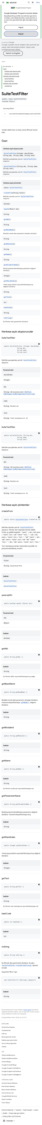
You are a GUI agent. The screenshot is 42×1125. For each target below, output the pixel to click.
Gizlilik (5, 1113)
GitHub (4, 1047)
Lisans (36, 1110)
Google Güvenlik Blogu (9, 1065)
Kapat (21, 27)
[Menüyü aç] (3, 2)
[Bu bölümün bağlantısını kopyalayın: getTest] (11, 878)
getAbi (6, 219)
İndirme (4, 1034)
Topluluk (18, 1110)
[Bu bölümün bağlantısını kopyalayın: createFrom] (15, 511)
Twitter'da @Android (8, 1055)
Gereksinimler (6, 1030)
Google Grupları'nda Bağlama (11, 1075)
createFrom (8, 193)
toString (7, 318)
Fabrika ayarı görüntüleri (9, 1040)
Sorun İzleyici (6, 1103)
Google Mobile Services (9, 1096)
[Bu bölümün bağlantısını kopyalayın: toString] (11, 947)
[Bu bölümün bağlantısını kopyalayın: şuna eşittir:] (14, 595)
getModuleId (8, 244)
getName (7, 254)
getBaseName (8, 230)
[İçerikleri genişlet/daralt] (12, 66)
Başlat (21, 34)
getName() (25, 702)
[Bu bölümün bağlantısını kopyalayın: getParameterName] (22, 796)
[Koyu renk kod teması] (39, 344)
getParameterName (11, 265)
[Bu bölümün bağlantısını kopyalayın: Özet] (9, 141)
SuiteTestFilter (10, 153)
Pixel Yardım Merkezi (8, 1086)
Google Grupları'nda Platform (11, 1068)
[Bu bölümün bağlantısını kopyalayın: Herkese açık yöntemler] (32, 505)
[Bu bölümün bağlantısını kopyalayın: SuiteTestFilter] (17, 338)
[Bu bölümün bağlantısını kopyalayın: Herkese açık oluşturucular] (35, 332)
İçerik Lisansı (27, 1010)
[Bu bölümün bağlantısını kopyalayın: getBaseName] (17, 684)
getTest (7, 297)
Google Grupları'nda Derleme (11, 1071)
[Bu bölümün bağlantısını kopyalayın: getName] (12, 761)
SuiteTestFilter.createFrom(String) (17, 965)
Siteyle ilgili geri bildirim (16, 1113)
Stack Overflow (7, 1099)
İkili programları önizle (9, 1037)
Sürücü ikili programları (9, 1043)
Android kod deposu (8, 1027)
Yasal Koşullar (27, 1110)
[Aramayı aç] (29, 2)
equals (6, 209)
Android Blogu (6, 1062)
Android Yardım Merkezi (9, 1083)
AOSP (3, 61)
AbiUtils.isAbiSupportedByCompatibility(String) (19, 393)
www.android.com (8, 1093)
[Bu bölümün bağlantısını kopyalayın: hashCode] (13, 914)
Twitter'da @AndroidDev (10, 1058)
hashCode (7, 307)
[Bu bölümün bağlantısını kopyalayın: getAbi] (10, 649)
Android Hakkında (7, 1110)
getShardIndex (9, 281)
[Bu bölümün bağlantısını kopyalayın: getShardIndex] (17, 837)
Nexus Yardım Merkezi (9, 1090)
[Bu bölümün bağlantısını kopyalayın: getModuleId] (16, 728)
